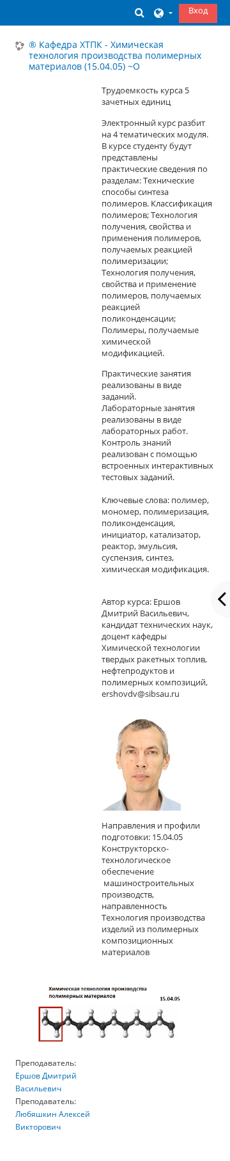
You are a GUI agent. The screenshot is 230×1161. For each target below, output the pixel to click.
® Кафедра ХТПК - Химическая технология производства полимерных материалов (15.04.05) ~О (115, 56)
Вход (198, 10)
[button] (140, 12)
